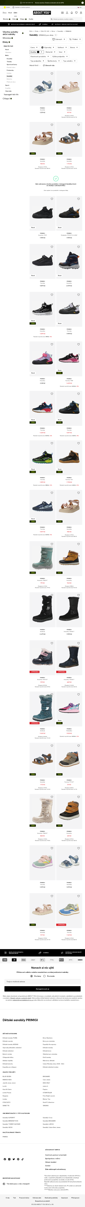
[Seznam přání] (76, 12)
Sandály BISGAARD (49, 1121)
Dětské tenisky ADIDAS (10, 1044)
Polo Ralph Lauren (49, 1096)
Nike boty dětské (48, 1061)
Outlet (8, 7)
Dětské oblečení (8, 1051)
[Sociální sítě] (5, 1159)
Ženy (5, 13)
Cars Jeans (46, 1080)
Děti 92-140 (45, 31)
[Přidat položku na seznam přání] (51, 73)
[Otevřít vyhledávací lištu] (51, 19)
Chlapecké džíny (8, 1057)
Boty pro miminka (49, 1041)
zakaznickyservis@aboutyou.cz (23, 1000)
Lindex (5, 1099)
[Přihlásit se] (67, 12)
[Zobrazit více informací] (42, 116)
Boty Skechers (47, 1038)
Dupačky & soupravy (49, 1044)
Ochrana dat (37, 1198)
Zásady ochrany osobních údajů (20, 998)
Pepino (45, 1089)
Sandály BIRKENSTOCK (10, 1121)
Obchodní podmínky (51, 1198)
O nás (8, 1198)
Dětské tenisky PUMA (10, 1038)
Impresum (64, 1198)
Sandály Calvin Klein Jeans (51, 1127)
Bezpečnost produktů (42, 1201)
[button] (59, 39)
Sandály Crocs (47, 1118)
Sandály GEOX (7, 1127)
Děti (15, 13)
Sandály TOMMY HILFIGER (11, 1124)
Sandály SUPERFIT (9, 1118)
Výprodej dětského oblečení (12, 1048)
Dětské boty (47, 1051)
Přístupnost (75, 1198)
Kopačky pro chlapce (9, 1067)
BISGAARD (46, 1076)
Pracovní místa (24, 1198)
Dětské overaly (8, 1041)
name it (45, 1086)
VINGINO (46, 1106)
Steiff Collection (48, 1102)
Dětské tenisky (48, 1048)
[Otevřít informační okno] (82, 3)
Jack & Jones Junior (9, 1083)
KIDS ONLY (46, 1083)
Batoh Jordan (7, 1054)
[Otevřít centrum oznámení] (71, 13)
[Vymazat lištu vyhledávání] (81, 19)
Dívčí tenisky (47, 1057)
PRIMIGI (68, 31)
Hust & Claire (7, 1089)
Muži (10, 13)
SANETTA (6, 1106)
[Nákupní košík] (81, 12)
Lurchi (5, 1086)
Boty (53, 31)
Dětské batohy (8, 1064)
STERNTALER (47, 1093)
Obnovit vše (49, 65)
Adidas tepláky (8, 1061)
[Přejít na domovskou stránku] (14, 1150)
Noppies (5, 1096)
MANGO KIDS (7, 1080)
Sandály (60, 31)
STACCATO (6, 1102)
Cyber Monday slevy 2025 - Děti (53, 1064)
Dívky (37, 31)
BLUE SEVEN (7, 1076)
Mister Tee (46, 1099)
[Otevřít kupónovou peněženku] (62, 12)
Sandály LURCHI (48, 1124)
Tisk (14, 1198)
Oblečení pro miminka (50, 1054)
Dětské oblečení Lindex (50, 1067)
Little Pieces (7, 1093)
